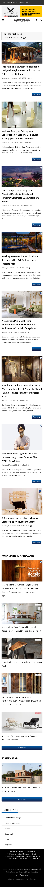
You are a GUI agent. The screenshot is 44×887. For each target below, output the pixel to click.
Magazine (8, 845)
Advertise (15, 2)
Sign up (9, 2)
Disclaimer (20, 856)
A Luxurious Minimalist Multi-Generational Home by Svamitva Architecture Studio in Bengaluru (19, 324)
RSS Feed (33, 858)
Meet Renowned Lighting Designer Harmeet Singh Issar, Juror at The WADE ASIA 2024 (19, 457)
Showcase (23, 858)
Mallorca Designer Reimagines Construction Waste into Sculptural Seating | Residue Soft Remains (20, 135)
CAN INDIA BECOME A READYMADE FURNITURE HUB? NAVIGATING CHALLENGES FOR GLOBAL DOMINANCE (21, 701)
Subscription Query (33, 856)
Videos (7, 839)
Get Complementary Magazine (18, 854)
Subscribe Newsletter (27, 852)
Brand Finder (9, 834)
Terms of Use (9, 856)
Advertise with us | (22, 879)
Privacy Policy (12, 858)
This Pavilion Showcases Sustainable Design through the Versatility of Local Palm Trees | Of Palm (21, 70)
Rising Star (10, 759)
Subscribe (22, 2)
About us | (11, 879)
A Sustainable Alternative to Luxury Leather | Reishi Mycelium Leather (20, 520)
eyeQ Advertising (22, 875)
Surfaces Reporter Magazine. (27, 869)
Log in (3, 2)
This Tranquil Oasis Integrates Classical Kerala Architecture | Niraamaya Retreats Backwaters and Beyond (20, 196)
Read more (36, 95)
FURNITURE (9, 556)
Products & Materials (12, 823)
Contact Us (13, 852)
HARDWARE (27, 556)
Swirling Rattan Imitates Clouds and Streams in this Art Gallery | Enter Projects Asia (20, 260)
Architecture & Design (13, 818)
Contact (28, 2)
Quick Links (10, 810)
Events (7, 828)
